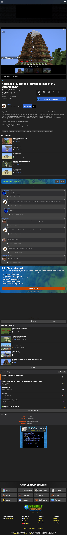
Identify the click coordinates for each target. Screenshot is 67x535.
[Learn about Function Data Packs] (33, 447)
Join (57, 181)
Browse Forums (33, 410)
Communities (4, 377)
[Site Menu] (2, 2)
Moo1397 (17, 164)
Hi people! (4, 393)
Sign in (62, 181)
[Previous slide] (4, 47)
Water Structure (48, 131)
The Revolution (5, 387)
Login (38, 291)
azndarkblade (5, 218)
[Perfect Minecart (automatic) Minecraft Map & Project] (6, 331)
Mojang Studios (27, 533)
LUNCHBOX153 (18, 157)
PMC (2, 383)
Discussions (4, 389)
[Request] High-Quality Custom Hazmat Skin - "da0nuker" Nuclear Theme (21, 381)
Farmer (23, 131)
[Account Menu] (65, 2)
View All (33, 367)
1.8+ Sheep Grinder (18, 146)
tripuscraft (62, 376)
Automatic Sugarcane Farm (20, 138)
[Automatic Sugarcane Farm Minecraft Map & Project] (7, 141)
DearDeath (17, 149)
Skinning (11, 377)
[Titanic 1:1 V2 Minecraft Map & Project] (6, 354)
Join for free (33, 288)
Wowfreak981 (5, 255)
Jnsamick (4, 237)
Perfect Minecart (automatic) (19, 328)
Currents (18, 131)
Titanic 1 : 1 (15, 344)
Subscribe (27, 106)
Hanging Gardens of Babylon (19, 336)
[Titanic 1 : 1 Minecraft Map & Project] (6, 346)
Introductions (8, 395)
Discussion (7, 401)
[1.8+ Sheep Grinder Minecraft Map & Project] (7, 148)
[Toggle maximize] (64, 29)
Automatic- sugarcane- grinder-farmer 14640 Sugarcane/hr (27, 359)
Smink (9, 104)
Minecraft (15, 533)
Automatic (5, 131)
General (10, 389)
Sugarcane (40, 131)
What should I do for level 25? (11, 406)
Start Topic (62, 371)
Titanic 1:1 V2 (15, 351)
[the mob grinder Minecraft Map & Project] (7, 156)
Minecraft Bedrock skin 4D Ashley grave (12, 375)
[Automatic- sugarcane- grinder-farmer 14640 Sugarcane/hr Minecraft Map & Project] (6, 362)
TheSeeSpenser (5, 190)
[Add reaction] (11, 197)
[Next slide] (62, 47)
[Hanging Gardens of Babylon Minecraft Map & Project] (6, 339)
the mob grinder (17, 153)
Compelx (12, 131)
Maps (5, 81)
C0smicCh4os (63, 401)
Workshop (7, 383)
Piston (9, 81)
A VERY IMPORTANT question (9, 400)
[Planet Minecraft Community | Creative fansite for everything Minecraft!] (33, 507)
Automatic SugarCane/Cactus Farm (22, 161)
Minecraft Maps (31, 318)
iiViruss (16, 141)
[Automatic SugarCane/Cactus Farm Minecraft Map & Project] (7, 164)
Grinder (29, 131)
